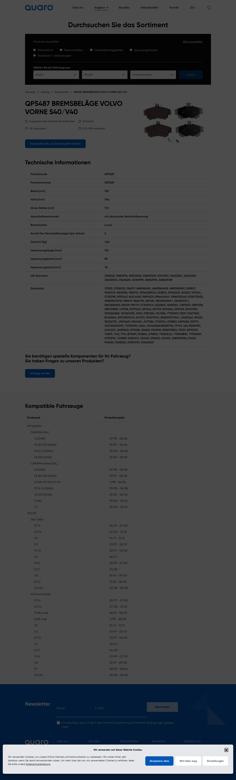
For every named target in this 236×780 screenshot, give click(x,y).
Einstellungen (215, 761)
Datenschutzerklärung (38, 764)
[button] (226, 750)
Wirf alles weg (188, 761)
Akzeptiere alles (159, 761)
